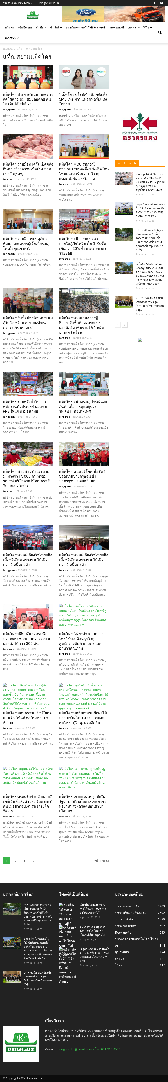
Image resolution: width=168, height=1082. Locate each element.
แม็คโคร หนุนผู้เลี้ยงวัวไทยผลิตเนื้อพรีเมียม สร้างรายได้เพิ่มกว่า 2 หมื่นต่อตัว (27, 560)
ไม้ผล (118, 965)
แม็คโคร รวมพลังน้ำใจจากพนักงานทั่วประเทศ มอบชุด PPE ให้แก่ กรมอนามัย (25, 407)
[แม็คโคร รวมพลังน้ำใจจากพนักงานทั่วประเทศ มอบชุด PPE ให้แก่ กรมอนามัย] (28, 384)
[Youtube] (161, 3)
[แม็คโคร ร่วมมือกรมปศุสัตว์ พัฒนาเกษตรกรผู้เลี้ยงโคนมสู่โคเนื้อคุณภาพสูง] (28, 221)
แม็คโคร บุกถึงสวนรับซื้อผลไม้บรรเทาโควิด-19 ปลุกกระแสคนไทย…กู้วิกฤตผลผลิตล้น (83, 718)
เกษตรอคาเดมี (116, 27)
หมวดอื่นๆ (10, 38)
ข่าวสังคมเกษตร (126, 926)
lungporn (9, 109)
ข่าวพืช (39, 27)
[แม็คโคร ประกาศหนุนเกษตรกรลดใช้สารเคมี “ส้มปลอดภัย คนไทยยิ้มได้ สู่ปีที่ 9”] (28, 77)
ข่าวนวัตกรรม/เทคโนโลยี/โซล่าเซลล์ (85, 27)
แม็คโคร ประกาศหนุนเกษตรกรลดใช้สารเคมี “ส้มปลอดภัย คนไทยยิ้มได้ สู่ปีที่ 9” (28, 99)
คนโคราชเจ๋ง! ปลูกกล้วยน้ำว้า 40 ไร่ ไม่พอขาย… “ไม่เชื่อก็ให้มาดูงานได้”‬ (93, 930)
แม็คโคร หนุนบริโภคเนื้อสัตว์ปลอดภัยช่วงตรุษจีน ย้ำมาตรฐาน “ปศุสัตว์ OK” (82, 476)
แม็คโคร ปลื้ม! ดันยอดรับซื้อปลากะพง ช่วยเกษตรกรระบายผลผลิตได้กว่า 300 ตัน (27, 639)
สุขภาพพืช (122, 952)
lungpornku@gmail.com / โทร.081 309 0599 (89, 1049)
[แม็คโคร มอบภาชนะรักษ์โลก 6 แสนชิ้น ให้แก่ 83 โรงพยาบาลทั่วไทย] (28, 697)
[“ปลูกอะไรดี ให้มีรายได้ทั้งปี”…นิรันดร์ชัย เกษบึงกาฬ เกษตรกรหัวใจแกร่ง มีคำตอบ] (68, 965)
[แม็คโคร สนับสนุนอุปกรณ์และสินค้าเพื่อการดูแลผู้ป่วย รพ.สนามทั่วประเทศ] (84, 384)
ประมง (119, 958)
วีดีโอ (146, 27)
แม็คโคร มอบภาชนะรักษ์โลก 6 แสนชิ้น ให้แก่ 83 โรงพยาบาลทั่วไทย (27, 718)
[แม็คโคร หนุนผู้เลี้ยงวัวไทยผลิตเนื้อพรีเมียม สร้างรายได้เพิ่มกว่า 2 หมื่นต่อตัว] (28, 537)
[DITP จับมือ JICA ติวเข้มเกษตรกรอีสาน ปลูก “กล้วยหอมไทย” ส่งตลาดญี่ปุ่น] (124, 302)
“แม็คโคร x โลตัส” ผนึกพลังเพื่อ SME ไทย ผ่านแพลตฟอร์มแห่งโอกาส (83, 99)
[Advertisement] (140, 75)
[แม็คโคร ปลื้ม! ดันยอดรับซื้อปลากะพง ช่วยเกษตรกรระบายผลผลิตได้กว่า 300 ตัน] (28, 616)
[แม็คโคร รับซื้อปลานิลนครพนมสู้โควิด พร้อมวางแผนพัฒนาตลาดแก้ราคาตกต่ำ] (28, 300)
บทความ (132, 27)
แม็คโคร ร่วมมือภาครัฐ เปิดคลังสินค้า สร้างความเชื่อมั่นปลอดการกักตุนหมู (28, 169)
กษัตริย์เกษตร (25, 27)
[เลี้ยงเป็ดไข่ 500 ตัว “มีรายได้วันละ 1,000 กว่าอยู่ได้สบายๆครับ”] (68, 916)
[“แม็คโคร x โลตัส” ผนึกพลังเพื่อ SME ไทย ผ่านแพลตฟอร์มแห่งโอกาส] (84, 77)
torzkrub (8, 179)
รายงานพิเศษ (124, 919)
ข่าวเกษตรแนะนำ (127, 906)
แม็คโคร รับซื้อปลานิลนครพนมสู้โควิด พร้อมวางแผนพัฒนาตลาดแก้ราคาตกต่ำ (28, 323)
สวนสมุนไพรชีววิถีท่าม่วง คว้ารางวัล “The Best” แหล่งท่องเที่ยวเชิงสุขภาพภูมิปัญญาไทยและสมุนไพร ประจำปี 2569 (150, 182)
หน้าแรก (9, 27)
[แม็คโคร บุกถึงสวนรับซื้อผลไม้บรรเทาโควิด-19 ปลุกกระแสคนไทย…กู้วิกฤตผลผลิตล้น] (84, 697)
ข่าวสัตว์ (54, 27)
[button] (159, 33)
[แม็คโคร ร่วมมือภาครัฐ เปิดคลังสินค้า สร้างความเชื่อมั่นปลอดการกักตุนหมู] (28, 146)
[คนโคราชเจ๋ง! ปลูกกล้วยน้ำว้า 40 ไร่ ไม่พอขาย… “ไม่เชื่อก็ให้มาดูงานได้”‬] (68, 941)
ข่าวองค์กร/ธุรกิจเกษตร (130, 913)
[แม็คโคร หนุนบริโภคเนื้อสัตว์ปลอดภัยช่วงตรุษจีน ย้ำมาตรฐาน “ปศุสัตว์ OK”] (84, 454)
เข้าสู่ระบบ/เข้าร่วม (49, 3)
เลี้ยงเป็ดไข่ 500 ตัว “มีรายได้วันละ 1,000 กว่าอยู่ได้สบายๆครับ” (93, 908)
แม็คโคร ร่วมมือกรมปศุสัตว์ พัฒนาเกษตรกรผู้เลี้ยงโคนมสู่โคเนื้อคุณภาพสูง (26, 244)
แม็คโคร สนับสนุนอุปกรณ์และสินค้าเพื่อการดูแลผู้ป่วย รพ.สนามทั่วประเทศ (83, 407)
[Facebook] (154, 3)
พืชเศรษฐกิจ (123, 932)
